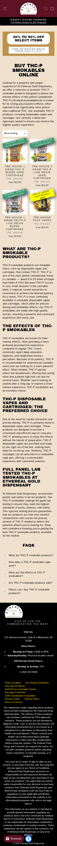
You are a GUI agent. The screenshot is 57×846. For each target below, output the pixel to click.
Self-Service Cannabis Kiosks (20, 689)
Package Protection (15, 692)
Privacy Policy (12, 699)
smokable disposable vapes (33, 300)
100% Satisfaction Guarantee (20, 695)
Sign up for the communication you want (27, 622)
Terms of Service (14, 702)
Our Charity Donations (37, 682)
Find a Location (13, 682)
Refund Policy (32, 699)
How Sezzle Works (15, 686)
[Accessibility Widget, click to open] (28, 838)
